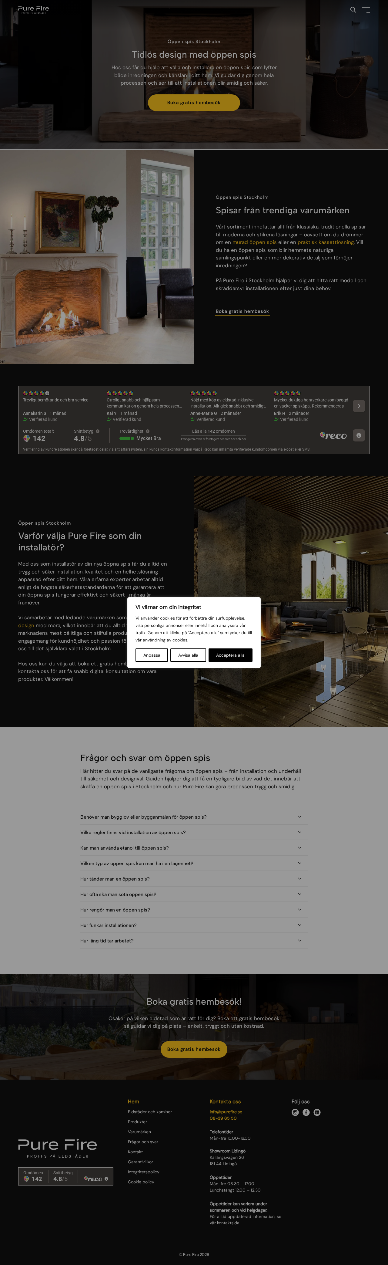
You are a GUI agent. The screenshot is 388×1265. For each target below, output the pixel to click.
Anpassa (151, 655)
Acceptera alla (230, 655)
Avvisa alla (188, 655)
